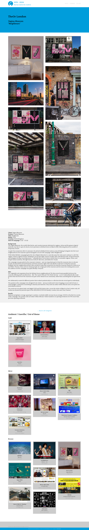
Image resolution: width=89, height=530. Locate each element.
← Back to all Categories (44, 310)
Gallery (78, 3)
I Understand (58, 528)
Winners (72, 3)
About (66, 3)
